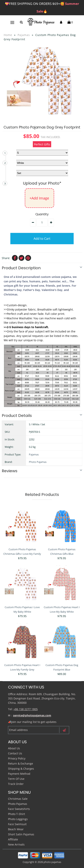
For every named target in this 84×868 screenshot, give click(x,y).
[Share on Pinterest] (28, 258)
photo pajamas (52, 862)
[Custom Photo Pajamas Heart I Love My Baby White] (62, 584)
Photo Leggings (18, 819)
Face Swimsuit (17, 824)
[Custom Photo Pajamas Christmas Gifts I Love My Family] (22, 526)
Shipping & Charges (21, 768)
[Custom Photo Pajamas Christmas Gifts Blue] (62, 526)
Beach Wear (16, 829)
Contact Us (15, 753)
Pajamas (24, 35)
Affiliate (13, 839)
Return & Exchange (20, 763)
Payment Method (19, 774)
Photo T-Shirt (16, 814)
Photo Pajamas (37, 462)
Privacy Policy (16, 758)
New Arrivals (16, 844)
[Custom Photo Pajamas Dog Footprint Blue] (62, 642)
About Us (14, 748)
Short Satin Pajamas (21, 834)
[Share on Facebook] (15, 258)
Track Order (16, 784)
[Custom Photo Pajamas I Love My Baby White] (22, 584)
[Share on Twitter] (21, 258)
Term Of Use (16, 779)
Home (8, 35)
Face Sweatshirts (19, 809)
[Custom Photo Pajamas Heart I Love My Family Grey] (22, 642)
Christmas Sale (18, 799)
